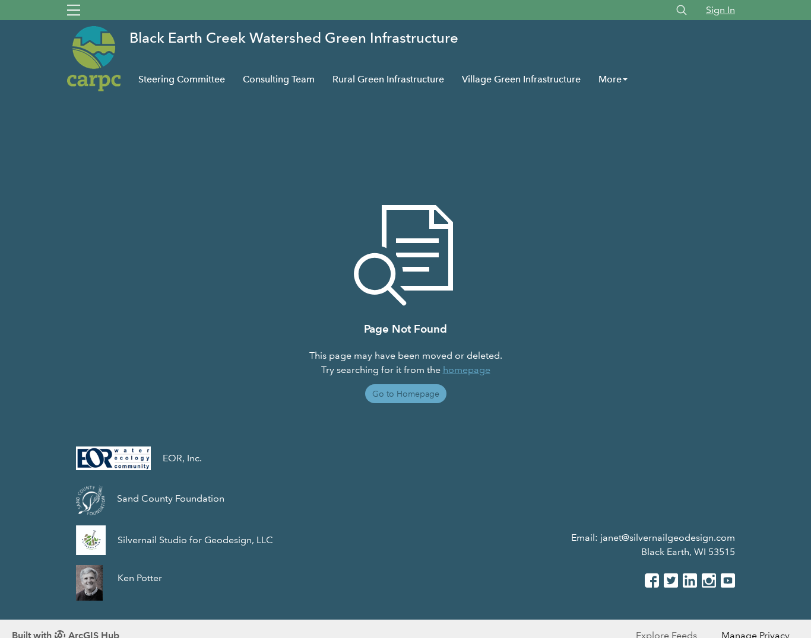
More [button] (610, 79)
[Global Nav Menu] (73, 10)
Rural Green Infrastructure (388, 79)
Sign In (720, 9)
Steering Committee (181, 79)
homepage (466, 369)
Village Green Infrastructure (521, 79)
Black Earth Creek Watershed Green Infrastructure (293, 37)
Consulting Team (279, 79)
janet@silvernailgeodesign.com (667, 537)
